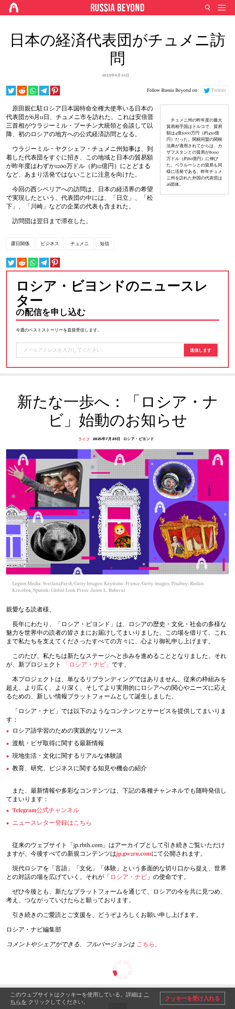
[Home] (13, 7)
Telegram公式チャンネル (45, 811)
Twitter (218, 90)
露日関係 (20, 243)
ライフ (84, 439)
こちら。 (148, 945)
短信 (104, 243)
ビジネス (50, 243)
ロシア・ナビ (128, 877)
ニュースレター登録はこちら (52, 823)
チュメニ (79, 243)
